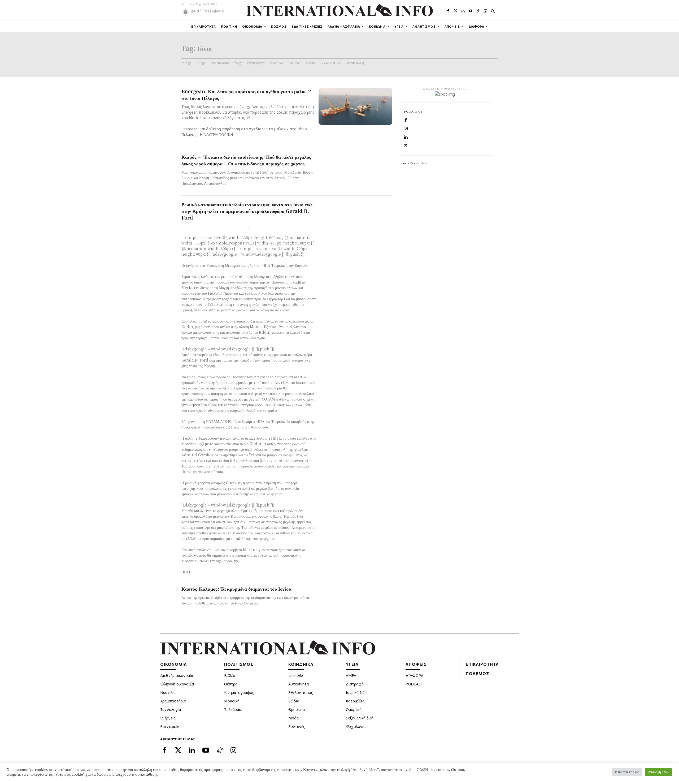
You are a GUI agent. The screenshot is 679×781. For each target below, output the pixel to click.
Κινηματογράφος (239, 692)
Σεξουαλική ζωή (359, 717)
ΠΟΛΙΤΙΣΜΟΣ (238, 664)
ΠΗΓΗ (186, 571)
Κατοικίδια (355, 700)
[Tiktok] (478, 10)
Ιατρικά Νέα (356, 692)
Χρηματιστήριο (173, 700)
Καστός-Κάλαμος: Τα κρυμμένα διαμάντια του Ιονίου (236, 588)
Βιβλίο (229, 675)
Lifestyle (295, 675)
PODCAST (414, 683)
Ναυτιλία (168, 692)
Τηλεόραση (233, 709)
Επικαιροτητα (482, 664)
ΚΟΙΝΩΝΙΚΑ (301, 664)
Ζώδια (293, 700)
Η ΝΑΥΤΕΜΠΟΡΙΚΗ (216, 134)
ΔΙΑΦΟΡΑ (414, 675)
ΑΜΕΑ (351, 675)
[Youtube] (470, 10)
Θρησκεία (296, 709)
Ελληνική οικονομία (177, 683)
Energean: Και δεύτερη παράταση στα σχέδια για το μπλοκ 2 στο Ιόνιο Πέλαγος (246, 94)
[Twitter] (455, 10)
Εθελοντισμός (300, 692)
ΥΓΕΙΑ (352, 664)
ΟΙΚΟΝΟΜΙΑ (173, 664)
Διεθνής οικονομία (176, 675)
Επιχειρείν (169, 726)
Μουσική (232, 700)
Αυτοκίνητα (298, 683)
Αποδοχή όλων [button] (658, 772)
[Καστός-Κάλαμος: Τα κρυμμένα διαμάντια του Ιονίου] (355, 603)
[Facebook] (448, 10)
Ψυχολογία (355, 726)
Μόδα (293, 717)
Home (403, 163)
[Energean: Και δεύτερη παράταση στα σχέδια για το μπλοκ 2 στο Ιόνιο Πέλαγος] (355, 106)
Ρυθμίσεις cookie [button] (627, 772)
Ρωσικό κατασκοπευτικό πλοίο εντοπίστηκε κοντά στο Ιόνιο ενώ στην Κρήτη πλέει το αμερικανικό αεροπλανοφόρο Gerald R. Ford (246, 211)
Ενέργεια (168, 717)
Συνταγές (296, 726)
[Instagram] (485, 10)
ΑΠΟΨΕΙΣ (416, 664)
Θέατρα (230, 683)
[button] (493, 11)
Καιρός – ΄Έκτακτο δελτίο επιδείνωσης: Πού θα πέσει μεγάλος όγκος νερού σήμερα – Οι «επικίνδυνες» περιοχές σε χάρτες (246, 160)
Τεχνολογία (170, 709)
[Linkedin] (463, 10)
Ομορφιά (354, 709)
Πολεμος (477, 673)
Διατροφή (355, 683)
